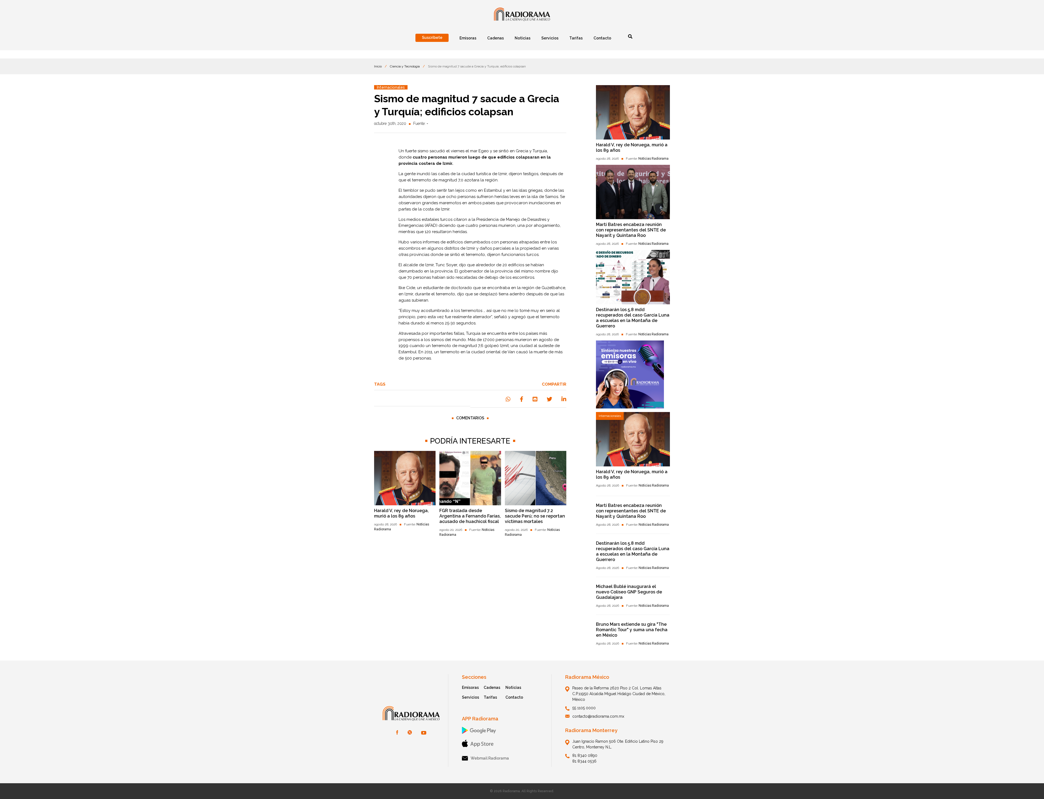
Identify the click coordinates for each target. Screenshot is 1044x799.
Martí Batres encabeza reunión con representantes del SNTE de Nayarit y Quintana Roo (631, 230)
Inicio (378, 66)
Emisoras (470, 687)
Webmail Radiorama (490, 758)
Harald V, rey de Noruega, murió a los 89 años (401, 513)
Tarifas (490, 697)
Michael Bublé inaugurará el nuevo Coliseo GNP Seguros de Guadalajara (629, 592)
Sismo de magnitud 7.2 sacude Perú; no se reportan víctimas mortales (535, 516)
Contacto (514, 697)
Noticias (513, 687)
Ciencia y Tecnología (405, 66)
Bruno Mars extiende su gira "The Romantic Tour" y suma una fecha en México (631, 630)
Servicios (470, 697)
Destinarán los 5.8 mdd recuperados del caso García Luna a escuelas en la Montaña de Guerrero (632, 318)
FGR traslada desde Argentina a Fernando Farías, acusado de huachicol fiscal (470, 516)
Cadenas (492, 687)
